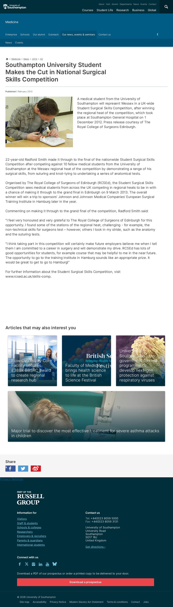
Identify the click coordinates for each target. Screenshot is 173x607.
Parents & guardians (30, 540)
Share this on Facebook (6, 467)
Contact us (104, 34)
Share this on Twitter (23, 468)
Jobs (146, 601)
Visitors (22, 518)
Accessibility (39, 601)
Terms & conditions (117, 601)
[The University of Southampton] (15, 6)
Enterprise (11, 34)
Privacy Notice (58, 601)
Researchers (25, 531)
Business (138, 10)
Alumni (115, 4)
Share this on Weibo (36, 468)
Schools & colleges (29, 527)
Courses (87, 10)
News (136, 4)
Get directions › (95, 546)
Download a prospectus (86, 582)
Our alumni (39, 34)
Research (122, 10)
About (101, 4)
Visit (108, 4)
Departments (126, 4)
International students (31, 544)
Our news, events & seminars (78, 34)
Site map (24, 601)
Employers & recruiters (31, 536)
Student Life (105, 10)
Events (144, 4)
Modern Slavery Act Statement (86, 601)
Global (152, 10)
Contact (152, 4)
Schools (25, 34)
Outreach (53, 34)
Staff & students (27, 523)
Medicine (11, 22)
